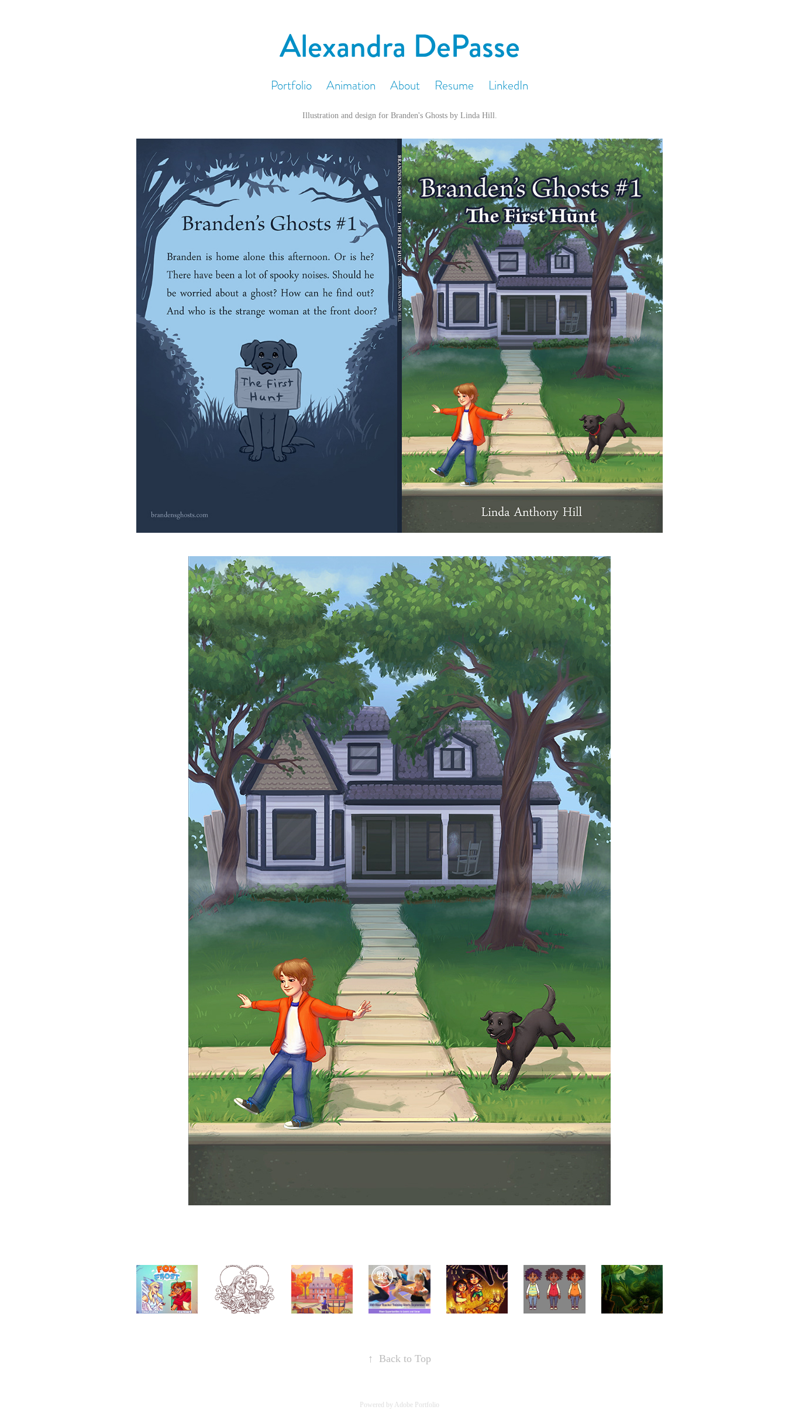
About (405, 85)
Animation (351, 85)
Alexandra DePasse (400, 46)
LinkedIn (508, 85)
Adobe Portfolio (416, 1405)
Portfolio (291, 85)
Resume (454, 85)
